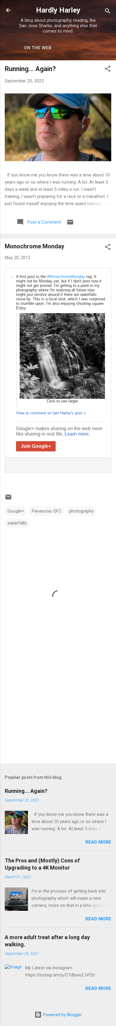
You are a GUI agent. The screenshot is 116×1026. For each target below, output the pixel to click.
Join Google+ (36, 446)
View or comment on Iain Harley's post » (51, 413)
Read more (98, 842)
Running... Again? (30, 69)
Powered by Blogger (62, 1014)
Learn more (77, 433)
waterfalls (17, 523)
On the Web (37, 47)
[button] (107, 69)
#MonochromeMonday (66, 276)
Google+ (15, 511)
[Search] (107, 12)
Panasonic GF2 (46, 511)
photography (81, 511)
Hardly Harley (58, 10)
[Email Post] (70, 224)
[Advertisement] (58, 712)
